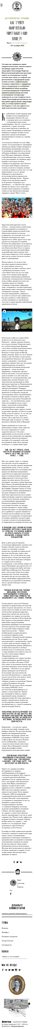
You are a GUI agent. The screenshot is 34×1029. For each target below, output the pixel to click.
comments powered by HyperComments (14, 913)
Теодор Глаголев (7, 941)
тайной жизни (22, 82)
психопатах (13, 86)
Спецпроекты (7, 945)
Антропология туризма (17, 19)
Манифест (5, 932)
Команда (5, 928)
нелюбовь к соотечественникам (15, 89)
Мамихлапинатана (17, 1026)
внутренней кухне (22, 80)
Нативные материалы (9, 936)
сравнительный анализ (11, 93)
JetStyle (25, 1022)
